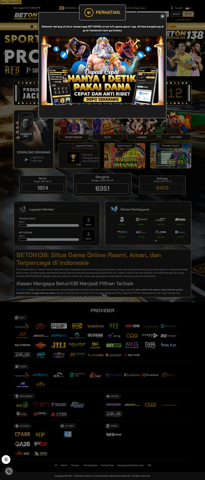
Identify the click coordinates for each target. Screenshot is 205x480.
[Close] (162, 16)
